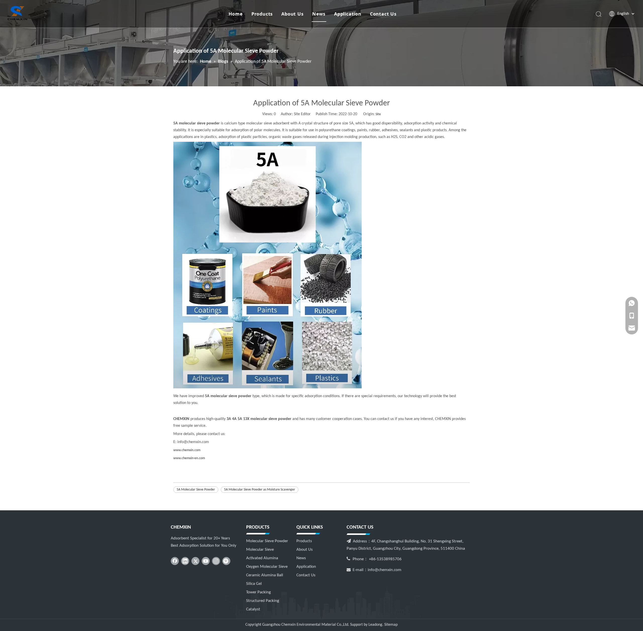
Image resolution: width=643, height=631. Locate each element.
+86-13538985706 (385, 559)
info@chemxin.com (384, 570)
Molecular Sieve (260, 549)
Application (347, 14)
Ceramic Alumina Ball (264, 575)
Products (262, 14)
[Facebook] (175, 561)
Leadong (375, 625)
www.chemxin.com (186, 450)
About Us (292, 14)
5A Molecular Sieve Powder (196, 490)
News (319, 14)
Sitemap (391, 625)
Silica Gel (254, 584)
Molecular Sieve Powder (267, 541)
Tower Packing (258, 592)
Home (236, 14)
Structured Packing (262, 601)
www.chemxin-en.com (189, 458)
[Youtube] (206, 561)
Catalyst (253, 609)
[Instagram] (216, 561)
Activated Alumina (262, 558)
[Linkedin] (185, 561)
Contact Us (383, 14)
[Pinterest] (226, 561)
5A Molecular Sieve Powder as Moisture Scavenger (259, 490)
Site (378, 114)
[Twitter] (195, 561)
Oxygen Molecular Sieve (267, 567)
